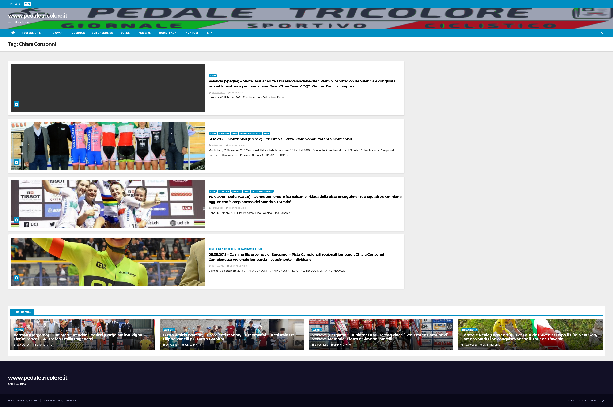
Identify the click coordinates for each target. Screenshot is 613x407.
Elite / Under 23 (469, 330)
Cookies (583, 400)
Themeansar (70, 400)
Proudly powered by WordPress (24, 400)
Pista (209, 32)
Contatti (572, 400)
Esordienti (169, 330)
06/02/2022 (218, 92)
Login (602, 400)
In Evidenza (224, 134)
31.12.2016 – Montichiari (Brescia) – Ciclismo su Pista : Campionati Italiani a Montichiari (280, 139)
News (234, 134)
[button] (602, 32)
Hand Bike (144, 32)
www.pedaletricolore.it (37, 15)
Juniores (78, 32)
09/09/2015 (218, 266)
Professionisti (33, 32)
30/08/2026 (23, 345)
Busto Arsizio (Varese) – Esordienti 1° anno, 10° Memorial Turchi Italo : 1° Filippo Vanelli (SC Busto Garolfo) (228, 337)
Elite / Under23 (102, 32)
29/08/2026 (322, 345)
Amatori (192, 32)
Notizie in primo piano (250, 134)
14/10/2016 (218, 208)
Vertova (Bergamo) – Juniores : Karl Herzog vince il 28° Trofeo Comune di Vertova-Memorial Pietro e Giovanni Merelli (380, 337)
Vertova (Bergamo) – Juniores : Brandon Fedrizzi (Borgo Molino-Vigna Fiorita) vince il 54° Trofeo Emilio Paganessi (78, 337)
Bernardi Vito (239, 92)
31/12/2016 (218, 145)
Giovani (58, 32)
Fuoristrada (167, 32)
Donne (125, 32)
